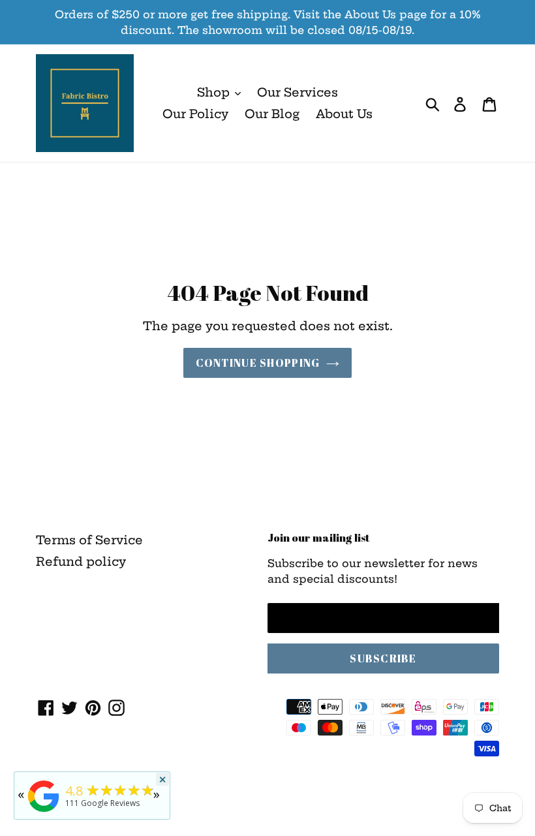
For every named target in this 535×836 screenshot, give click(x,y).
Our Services (297, 92)
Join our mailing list (319, 537)
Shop (215, 92)
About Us (344, 113)
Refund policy (81, 561)
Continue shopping (258, 363)
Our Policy (195, 113)
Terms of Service (89, 540)
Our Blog (272, 113)
